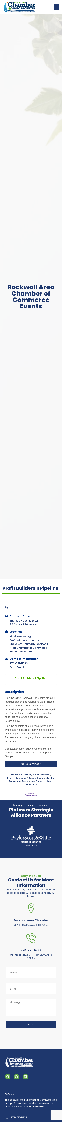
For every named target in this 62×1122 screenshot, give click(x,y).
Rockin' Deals (35, 778)
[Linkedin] (25, 1076)
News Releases (41, 774)
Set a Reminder (31, 764)
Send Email (17, 667)
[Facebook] (7, 1076)
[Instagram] (16, 1076)
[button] (56, 7)
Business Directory (20, 774)
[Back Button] (6, 608)
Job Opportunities (41, 781)
